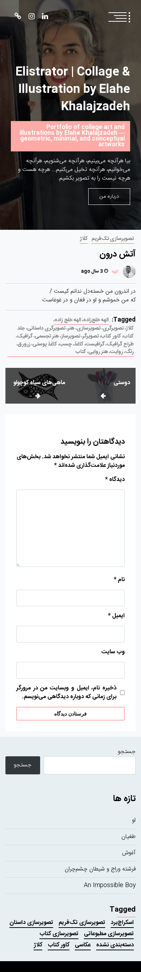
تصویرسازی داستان (31, 923)
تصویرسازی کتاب (58, 934)
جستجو (127, 752)
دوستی (122, 383)
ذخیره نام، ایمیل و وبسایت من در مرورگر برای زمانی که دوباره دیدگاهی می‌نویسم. (66, 692)
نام (119, 580)
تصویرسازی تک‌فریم (112, 239)
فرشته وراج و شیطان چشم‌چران (100, 869)
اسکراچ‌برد (122, 923)
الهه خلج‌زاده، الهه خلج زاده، (81, 320)
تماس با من (18, 16)
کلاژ (84, 239)
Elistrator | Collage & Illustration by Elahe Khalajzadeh (73, 89)
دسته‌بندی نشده (115, 945)
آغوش (129, 853)
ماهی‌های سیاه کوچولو (39, 383)
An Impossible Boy (110, 885)
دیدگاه (115, 480)
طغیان (128, 837)
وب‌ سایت (113, 652)
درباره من (109, 196)
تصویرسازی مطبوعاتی (109, 934)
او (134, 820)
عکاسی (83, 945)
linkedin (45, 16)
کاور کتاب (58, 945)
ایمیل (116, 616)
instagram (31, 16)
